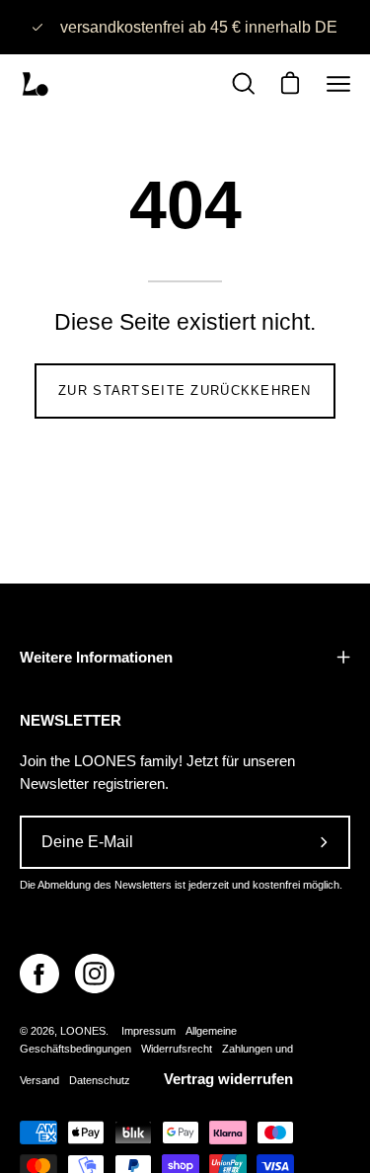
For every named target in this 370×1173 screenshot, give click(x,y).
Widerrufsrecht (176, 1049)
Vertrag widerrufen (228, 1078)
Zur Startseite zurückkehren (185, 390)
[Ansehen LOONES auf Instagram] (94, 973)
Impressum (148, 1031)
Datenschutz (99, 1080)
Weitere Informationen (96, 657)
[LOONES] (34, 84)
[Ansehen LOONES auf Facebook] (39, 973)
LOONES (83, 1031)
